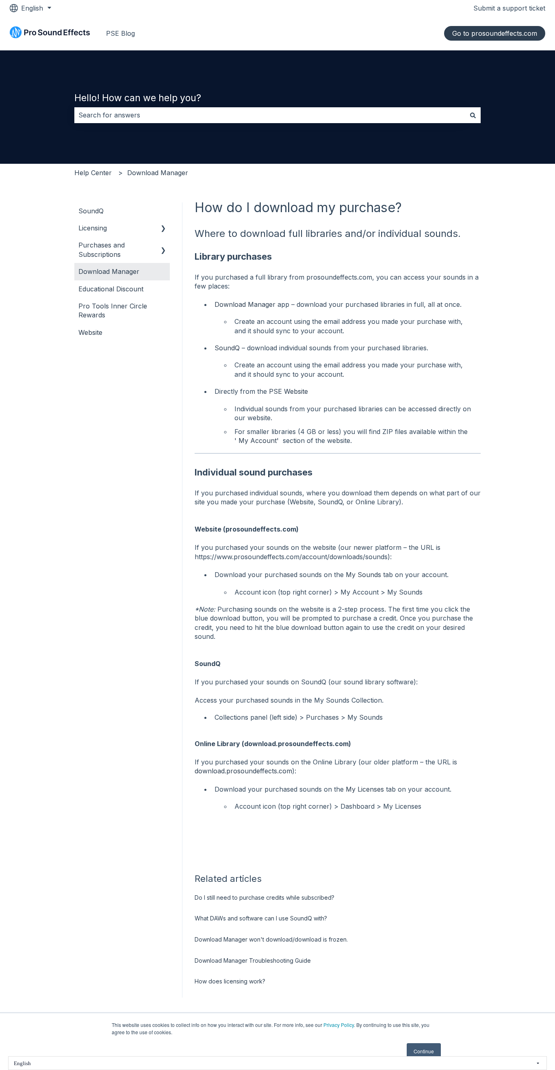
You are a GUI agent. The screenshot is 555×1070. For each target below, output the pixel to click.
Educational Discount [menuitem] (110, 289)
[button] (163, 228)
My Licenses (365, 789)
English (22, 1063)
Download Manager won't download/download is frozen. (271, 939)
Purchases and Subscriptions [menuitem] (101, 249)
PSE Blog (120, 33)
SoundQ (227, 348)
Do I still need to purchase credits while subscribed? (264, 897)
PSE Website (288, 391)
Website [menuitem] (90, 332)
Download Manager (157, 173)
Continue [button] (424, 1051)
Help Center (93, 173)
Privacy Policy (338, 1024)
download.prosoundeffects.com (243, 771)
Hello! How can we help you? (137, 98)
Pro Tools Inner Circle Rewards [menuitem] (112, 310)
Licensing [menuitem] (92, 228)
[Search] (473, 115)
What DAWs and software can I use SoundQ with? (261, 918)
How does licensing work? (230, 981)
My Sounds (363, 575)
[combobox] (269, 115)
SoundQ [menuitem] (91, 211)
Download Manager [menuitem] (108, 271)
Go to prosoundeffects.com (494, 33)
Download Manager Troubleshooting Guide (253, 960)
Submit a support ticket (509, 8)
